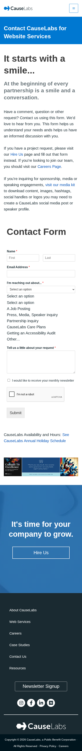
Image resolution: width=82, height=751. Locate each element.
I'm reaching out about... (25, 283)
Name (12, 251)
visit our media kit (60, 185)
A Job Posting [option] (18, 309)
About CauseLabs (23, 610)
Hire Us (16, 154)
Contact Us (17, 657)
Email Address (18, 267)
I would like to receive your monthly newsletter (43, 380)
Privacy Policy (48, 746)
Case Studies (19, 645)
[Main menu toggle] (73, 8)
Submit (16, 413)
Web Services (20, 622)
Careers (15, 633)
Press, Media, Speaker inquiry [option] (32, 315)
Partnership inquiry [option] (23, 321)
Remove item (45, 296)
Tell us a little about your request (31, 347)
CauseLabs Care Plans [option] (26, 327)
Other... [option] (13, 339)
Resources (17, 668)
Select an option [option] (20, 303)
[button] (41, 686)
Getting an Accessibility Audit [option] (31, 333)
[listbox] (41, 314)
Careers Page (49, 166)
